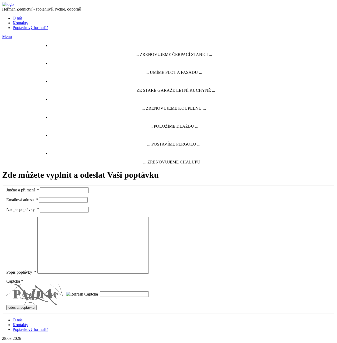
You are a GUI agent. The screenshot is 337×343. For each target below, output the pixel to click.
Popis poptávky (21, 272)
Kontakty (20, 23)
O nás (17, 18)
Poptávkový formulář (30, 27)
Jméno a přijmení (22, 190)
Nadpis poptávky (22, 209)
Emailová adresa (22, 199)
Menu (7, 36)
